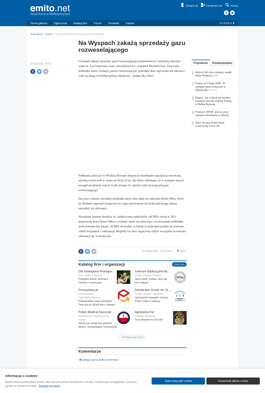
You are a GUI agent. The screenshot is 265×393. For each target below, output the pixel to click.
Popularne (201, 62)
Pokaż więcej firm (133, 337)
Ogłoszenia (60, 23)
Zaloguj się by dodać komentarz (100, 359)
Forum (98, 23)
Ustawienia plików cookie (233, 380)
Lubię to (168, 250)
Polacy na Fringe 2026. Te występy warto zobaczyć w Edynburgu (210, 86)
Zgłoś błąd (152, 250)
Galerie (130, 23)
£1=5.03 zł (226, 23)
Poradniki (113, 23)
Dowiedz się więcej (49, 385)
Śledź (183, 250)
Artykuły (49, 34)
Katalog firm (80, 23)
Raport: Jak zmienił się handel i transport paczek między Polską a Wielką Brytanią (213, 101)
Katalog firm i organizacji (101, 264)
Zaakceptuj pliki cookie (178, 380)
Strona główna (38, 23)
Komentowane (222, 62)
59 (216, 75)
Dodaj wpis (179, 264)
